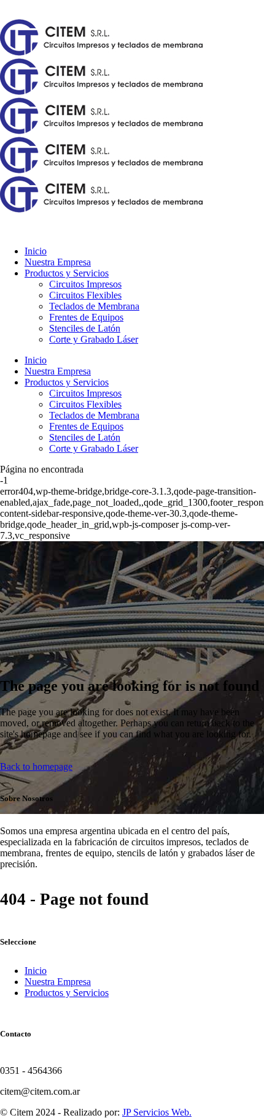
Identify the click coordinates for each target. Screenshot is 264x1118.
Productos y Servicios (67, 992)
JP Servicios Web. (157, 1112)
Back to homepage (36, 766)
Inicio (36, 970)
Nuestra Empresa (58, 981)
